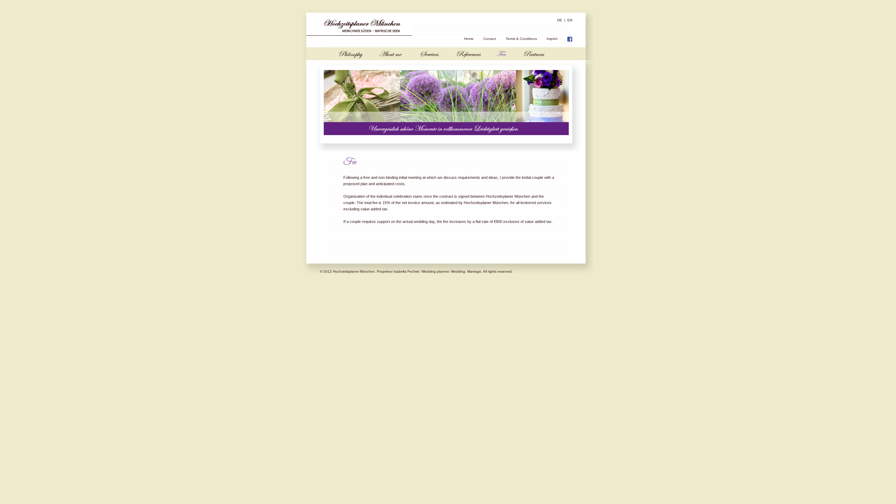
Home (469, 39)
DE (559, 20)
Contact (489, 39)
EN (569, 20)
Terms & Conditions (521, 39)
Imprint (552, 39)
